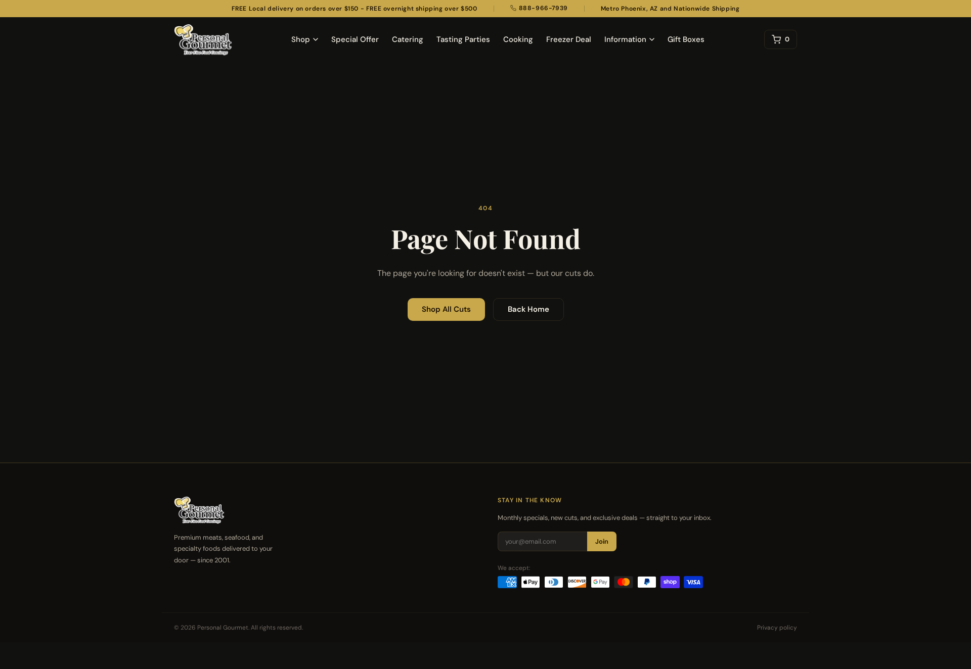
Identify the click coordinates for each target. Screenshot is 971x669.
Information (625, 39)
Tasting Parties (463, 39)
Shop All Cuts (446, 309)
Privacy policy (777, 628)
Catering (407, 39)
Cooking (518, 39)
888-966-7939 (543, 8)
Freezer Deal (568, 39)
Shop (300, 39)
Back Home (528, 309)
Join (601, 541)
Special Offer (355, 39)
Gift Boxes (686, 39)
